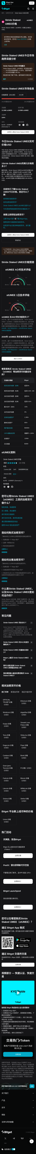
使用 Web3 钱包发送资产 (10, 525)
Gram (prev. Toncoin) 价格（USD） (8, 768)
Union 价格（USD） (7, 821)
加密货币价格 (9, 13)
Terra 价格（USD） (6, 736)
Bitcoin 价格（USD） (24, 779)
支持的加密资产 (9, 417)
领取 (32, 1086)
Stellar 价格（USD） (24, 800)
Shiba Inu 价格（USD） (25, 736)
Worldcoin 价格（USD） (8, 714)
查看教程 (4, 552)
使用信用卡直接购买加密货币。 (14, 222)
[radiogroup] (12, 463)
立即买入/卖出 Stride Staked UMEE (18, 132)
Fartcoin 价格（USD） (7, 779)
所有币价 (18, 240)
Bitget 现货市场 (22, 39)
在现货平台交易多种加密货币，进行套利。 (16, 227)
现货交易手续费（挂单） (12, 385)
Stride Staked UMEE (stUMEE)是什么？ (17, 205)
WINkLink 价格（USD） (25, 790)
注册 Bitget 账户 (9, 219)
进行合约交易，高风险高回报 (12, 518)
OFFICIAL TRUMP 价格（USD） (7, 702)
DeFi (15, 469)
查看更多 (4, 608)
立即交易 (18, 964)
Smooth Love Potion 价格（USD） (25, 725)
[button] (18, 1093)
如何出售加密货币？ (10, 202)
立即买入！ (5, 549)
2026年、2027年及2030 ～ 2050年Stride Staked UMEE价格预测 (17, 329)
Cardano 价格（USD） (8, 757)
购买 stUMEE (18, 359)
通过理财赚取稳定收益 (10, 521)
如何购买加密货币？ (10, 199)
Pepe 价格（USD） (24, 747)
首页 (3, 13)
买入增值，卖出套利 (9, 511)
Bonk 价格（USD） (24, 757)
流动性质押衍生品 (23, 469)
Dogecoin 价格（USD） (8, 747)
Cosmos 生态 (7, 469)
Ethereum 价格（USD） (25, 702)
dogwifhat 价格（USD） (25, 714)
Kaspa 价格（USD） (7, 725)
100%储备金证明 (9, 433)
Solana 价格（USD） (7, 800)
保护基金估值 (8, 428)
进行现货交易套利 (8, 514)
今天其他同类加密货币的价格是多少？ (16, 209)
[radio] (8, 463)
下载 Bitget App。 (22, 219)
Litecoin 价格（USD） (7, 790)
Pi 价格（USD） (26, 768)
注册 (5, 45)
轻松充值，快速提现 (9, 507)
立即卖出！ (5, 578)
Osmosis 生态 (7, 474)
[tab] (18, 1093)
